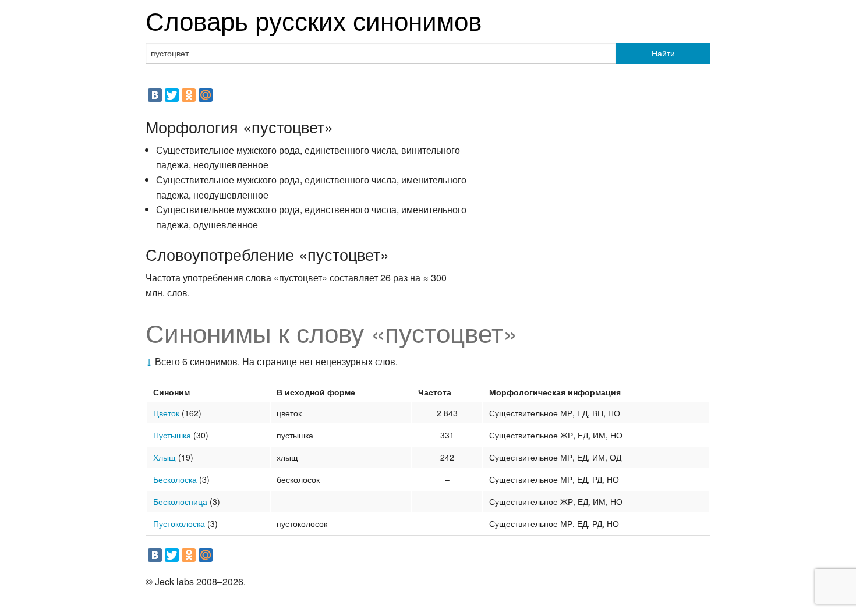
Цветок (166, 413)
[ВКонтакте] (155, 95)
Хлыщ (164, 457)
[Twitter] (172, 95)
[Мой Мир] (206, 95)
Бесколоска (175, 479)
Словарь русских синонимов (314, 19)
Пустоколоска (179, 523)
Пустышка (172, 435)
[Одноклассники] (189, 95)
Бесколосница (180, 501)
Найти (663, 53)
